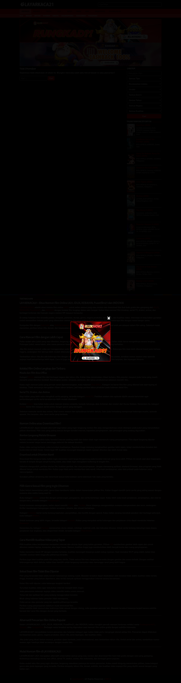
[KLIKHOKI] (90, 341)
